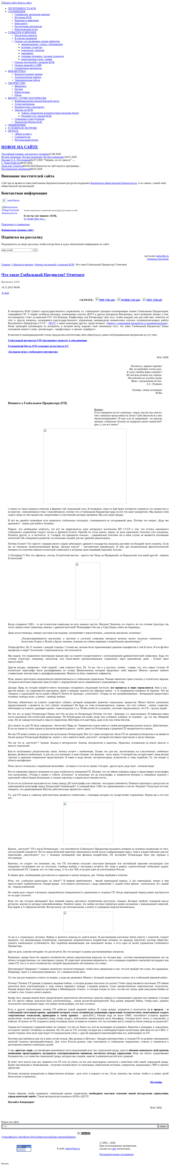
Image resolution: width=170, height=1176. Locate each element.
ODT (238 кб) (154, 300)
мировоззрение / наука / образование (42, 44)
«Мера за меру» (23, 133)
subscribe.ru (162, 256)
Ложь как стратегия (12, 166)
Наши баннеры (59, 1136)
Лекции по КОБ (24, 110)
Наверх (72, 1136)
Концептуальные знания (28, 74)
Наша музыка (22, 92)
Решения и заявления (27, 20)
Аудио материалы (25, 104)
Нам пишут (21, 23)
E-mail (5, 293)
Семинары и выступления (29, 119)
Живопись (20, 86)
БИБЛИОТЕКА (17, 71)
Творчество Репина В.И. (28, 122)
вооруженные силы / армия (36, 59)
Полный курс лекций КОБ (36, 116)
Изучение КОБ (23, 17)
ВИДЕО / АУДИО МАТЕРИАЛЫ (27, 98)
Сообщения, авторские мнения (32, 14)
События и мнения (22, 264)
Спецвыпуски (23, 136)
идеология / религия (32, 50)
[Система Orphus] (83, 1133)
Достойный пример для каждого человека (25, 154)
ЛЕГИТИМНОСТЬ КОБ (22, 8)
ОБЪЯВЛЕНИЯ (17, 125)
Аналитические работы (28, 77)
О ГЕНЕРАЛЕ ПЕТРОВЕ (22, 128)
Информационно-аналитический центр (37, 101)
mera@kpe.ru (13, 200)
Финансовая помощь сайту (17, 230)
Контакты (44, 1136)
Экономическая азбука (27, 80)
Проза (18, 95)
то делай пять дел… (35, 218)
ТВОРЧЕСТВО (17, 83)
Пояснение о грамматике (15, 224)
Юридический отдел (26, 29)
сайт (113, 1148)
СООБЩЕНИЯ (16, 11)
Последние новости (26, 35)
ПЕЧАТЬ (13, 131)
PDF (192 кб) (106, 300)
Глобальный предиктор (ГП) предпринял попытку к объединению (47, 340)
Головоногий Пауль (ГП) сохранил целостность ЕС (38, 346)
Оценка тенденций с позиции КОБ (34, 62)
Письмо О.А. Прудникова (16, 160)
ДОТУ (51, 323)
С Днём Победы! (10, 163)
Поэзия (19, 89)
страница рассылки (158, 259)
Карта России (31, 1136)
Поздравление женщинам (15, 169)
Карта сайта (24, 2)
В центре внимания (26, 38)
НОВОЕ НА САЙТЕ (19, 147)
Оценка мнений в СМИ (28, 65)
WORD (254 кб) (130, 300)
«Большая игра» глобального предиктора (33, 351)
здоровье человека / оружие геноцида (42, 56)
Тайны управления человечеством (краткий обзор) (50, 113)
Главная (5, 264)
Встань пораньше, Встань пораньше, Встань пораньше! (33, 157)
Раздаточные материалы (28, 26)
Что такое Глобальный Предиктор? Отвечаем (42, 274)
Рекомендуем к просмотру (29, 107)
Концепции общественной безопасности (114, 183)
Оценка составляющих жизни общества (37, 41)
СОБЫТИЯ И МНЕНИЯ (22, 32)
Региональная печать (26, 139)
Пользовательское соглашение (116, 1154)
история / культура (31, 47)
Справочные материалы (28, 68)
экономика (27, 53)
